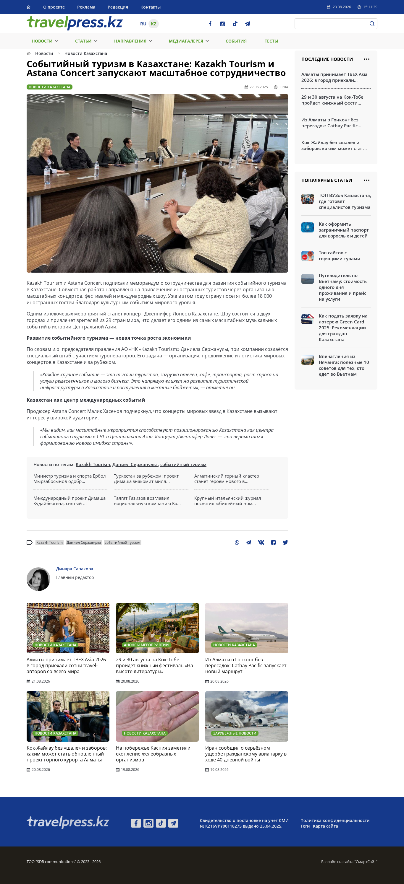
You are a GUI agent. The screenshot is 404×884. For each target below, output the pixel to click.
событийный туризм (183, 464)
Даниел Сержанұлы (135, 464)
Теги (305, 826)
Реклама (86, 7)
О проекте (54, 7)
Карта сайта (325, 826)
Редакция (118, 7)
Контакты (150, 7)
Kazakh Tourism (93, 464)
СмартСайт (366, 861)
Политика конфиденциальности (335, 820)
